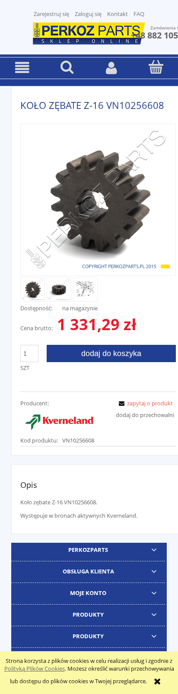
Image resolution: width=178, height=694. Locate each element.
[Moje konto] (111, 67)
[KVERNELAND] (59, 421)
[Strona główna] (89, 32)
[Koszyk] (156, 66)
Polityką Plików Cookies (34, 668)
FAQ (139, 14)
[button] (22, 67)
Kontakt (117, 14)
